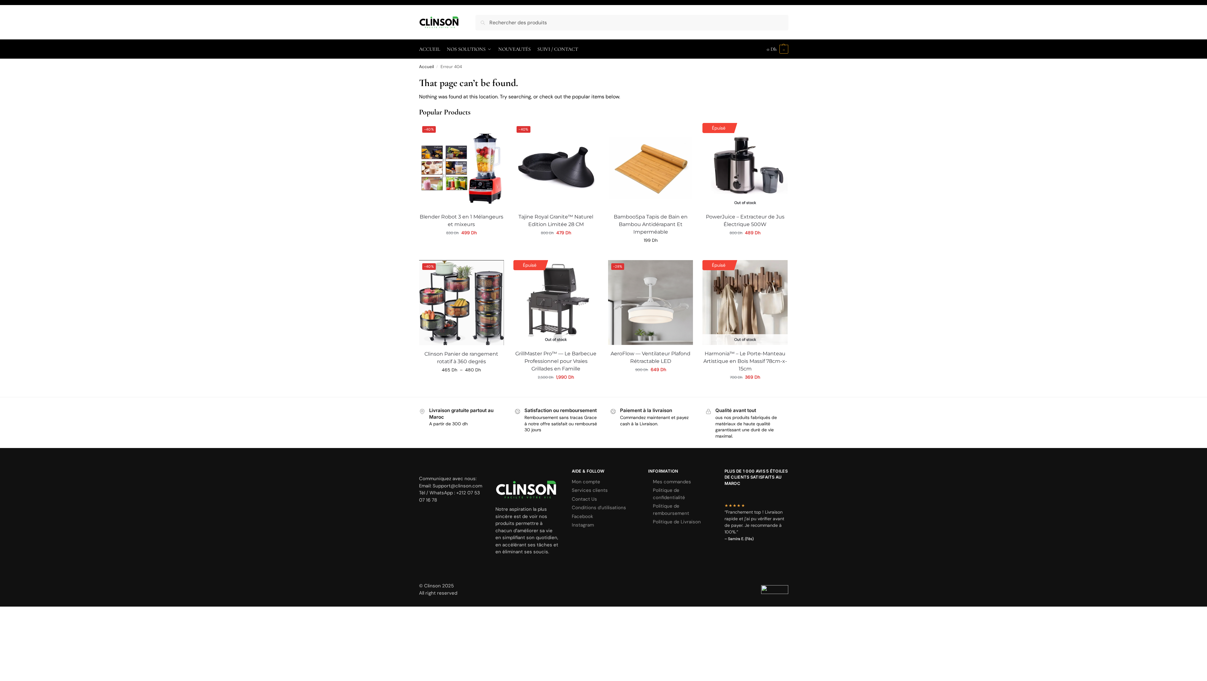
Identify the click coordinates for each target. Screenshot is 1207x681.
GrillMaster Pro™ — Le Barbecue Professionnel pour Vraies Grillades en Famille (555, 361)
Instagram (583, 525)
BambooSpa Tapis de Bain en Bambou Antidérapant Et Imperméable (651, 224)
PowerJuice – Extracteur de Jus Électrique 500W (745, 220)
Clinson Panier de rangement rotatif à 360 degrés (461, 357)
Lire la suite (555, 390)
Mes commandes (672, 482)
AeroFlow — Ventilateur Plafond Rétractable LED (650, 357)
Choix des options (745, 246)
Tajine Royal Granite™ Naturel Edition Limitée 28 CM (555, 220)
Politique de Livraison (677, 522)
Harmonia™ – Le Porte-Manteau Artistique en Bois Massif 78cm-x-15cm (745, 361)
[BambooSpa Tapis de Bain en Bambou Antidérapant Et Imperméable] (650, 165)
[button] (777, 49)
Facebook (582, 516)
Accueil (426, 66)
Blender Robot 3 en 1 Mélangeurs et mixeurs (461, 220)
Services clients (590, 490)
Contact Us (584, 499)
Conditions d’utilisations (599, 507)
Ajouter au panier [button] (461, 246)
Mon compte (586, 482)
